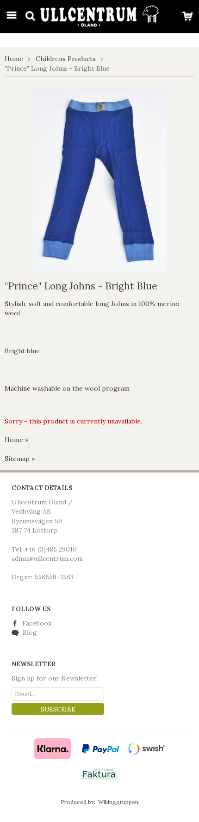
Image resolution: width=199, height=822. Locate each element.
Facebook (37, 623)
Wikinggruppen (118, 801)
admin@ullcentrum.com (47, 558)
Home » (16, 440)
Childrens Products (66, 59)
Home (14, 59)
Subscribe (58, 709)
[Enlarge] (99, 180)
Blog (29, 632)
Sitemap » (20, 458)
